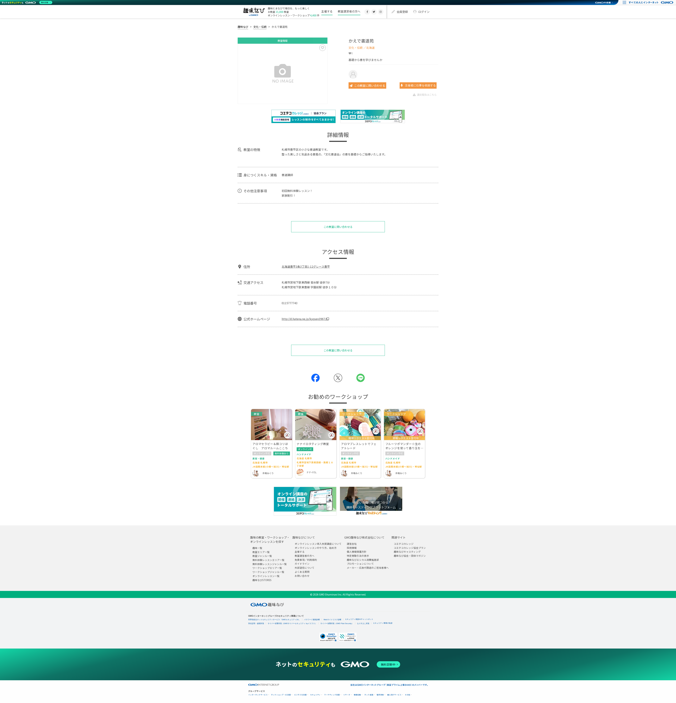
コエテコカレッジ (404, 543)
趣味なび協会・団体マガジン (410, 555)
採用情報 (352, 547)
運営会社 (352, 543)
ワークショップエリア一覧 (267, 568)
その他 (407, 695)
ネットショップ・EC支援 (281, 695)
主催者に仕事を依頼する (420, 85)
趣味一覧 (257, 548)
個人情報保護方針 (357, 551)
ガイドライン (302, 563)
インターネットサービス (258, 695)
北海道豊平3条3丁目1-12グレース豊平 (306, 266)
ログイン (424, 12)
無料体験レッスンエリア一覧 (268, 560)
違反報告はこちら (427, 94)
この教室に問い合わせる (369, 85)
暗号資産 (380, 695)
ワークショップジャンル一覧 (268, 572)
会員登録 (402, 12)
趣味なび (243, 27)
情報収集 (357, 695)
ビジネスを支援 (300, 695)
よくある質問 (302, 571)
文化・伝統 (260, 27)
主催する (327, 11)
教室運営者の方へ (349, 11)
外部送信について (304, 567)
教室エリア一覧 (261, 552)
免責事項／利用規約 (306, 559)
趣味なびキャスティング (407, 551)
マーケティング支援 (332, 695)
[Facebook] (367, 12)
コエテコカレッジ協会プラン (410, 547)
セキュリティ (315, 695)
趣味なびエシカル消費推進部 (363, 559)
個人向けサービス (394, 695)
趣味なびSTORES (261, 580)
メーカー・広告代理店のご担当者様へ (368, 567)
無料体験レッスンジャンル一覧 (269, 564)
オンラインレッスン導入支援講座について (318, 543)
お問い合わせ (302, 575)
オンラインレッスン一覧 (266, 576)
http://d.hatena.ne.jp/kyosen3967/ (304, 319)
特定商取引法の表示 (358, 555)
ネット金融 (368, 695)
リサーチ (346, 695)
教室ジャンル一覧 (262, 556)
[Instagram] (380, 12)
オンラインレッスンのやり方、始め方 (316, 547)
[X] (374, 12)
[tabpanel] (282, 74)
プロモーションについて (360, 563)
